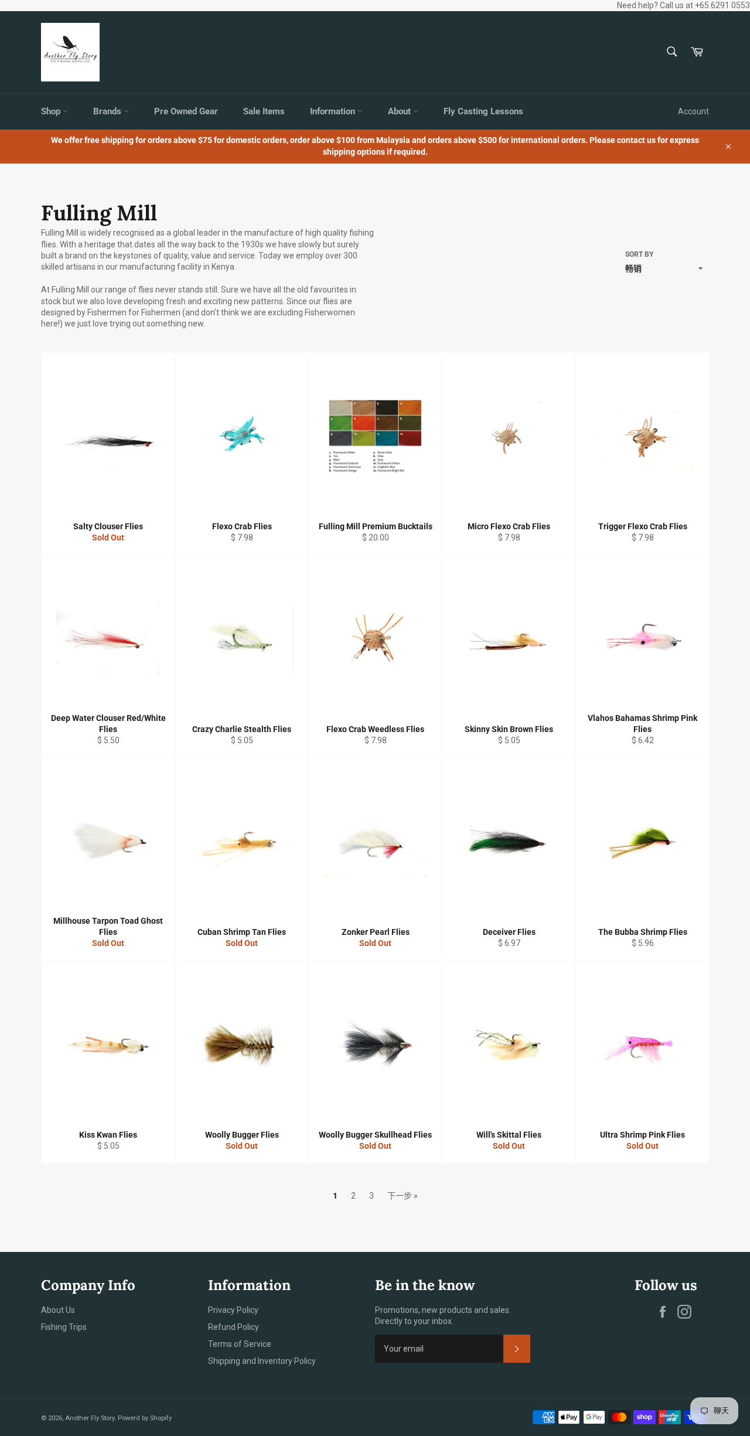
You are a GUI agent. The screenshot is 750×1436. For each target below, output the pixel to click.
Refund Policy (233, 1327)
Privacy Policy (233, 1310)
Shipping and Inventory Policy (262, 1361)
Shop (52, 111)
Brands (108, 111)
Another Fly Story (89, 1418)
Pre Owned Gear (186, 111)
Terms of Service (239, 1344)
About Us (58, 1310)
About (400, 111)
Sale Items (264, 111)
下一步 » (402, 1195)
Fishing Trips (64, 1327)
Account (693, 111)
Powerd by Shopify (145, 1418)
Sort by (639, 254)
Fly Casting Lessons (483, 111)
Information (333, 111)
